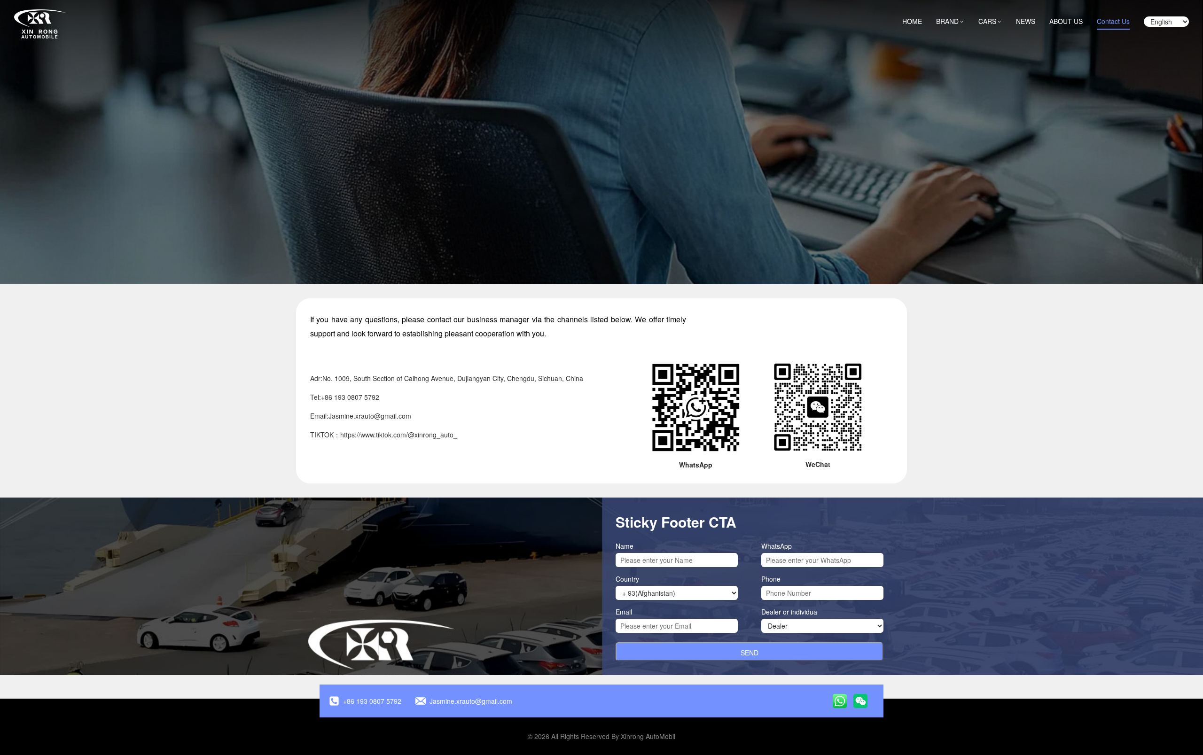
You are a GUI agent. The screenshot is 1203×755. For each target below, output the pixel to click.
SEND (749, 652)
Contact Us (1113, 21)
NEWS (1025, 21)
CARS (990, 21)
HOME (912, 21)
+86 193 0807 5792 (372, 701)
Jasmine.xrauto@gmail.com (471, 701)
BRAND (950, 21)
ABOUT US (1066, 21)
